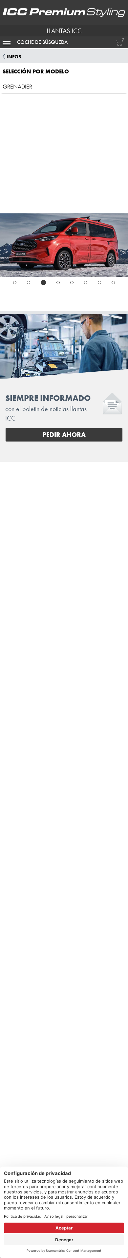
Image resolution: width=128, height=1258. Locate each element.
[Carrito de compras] (119, 42)
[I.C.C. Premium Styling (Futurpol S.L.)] (64, 12)
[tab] (14, 282)
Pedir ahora (64, 434)
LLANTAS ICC (64, 31)
